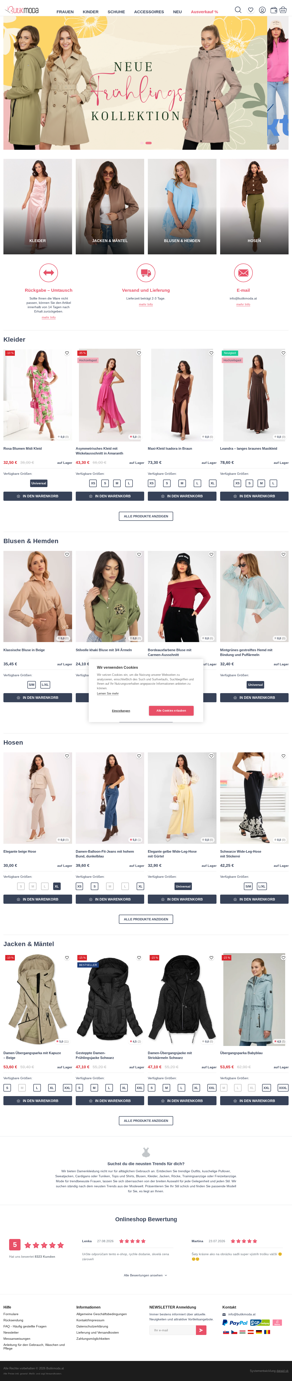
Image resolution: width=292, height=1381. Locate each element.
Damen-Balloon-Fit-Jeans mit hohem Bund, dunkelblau (105, 853)
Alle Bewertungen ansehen (144, 1275)
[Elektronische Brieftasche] (274, 10)
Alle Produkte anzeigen (146, 516)
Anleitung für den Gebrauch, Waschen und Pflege (34, 1346)
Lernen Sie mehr (108, 693)
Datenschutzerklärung (92, 1326)
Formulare (10, 1314)
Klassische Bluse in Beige (24, 650)
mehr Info (49, 317)
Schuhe (116, 12)
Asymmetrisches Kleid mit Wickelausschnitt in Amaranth (99, 451)
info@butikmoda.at (242, 1314)
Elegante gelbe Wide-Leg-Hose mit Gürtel (172, 853)
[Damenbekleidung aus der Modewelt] (21, 8)
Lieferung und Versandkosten (97, 1332)
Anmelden (201, 1330)
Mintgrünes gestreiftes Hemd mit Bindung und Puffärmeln (246, 652)
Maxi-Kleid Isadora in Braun (170, 448)
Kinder (91, 12)
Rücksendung (13, 1320)
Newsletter (11, 1332)
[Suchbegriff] (240, 9)
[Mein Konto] (264, 10)
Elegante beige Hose (19, 851)
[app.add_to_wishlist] (67, 353)
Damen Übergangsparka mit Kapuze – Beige (32, 1055)
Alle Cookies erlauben (171, 710)
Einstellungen (121, 710)
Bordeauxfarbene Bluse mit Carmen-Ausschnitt (169, 652)
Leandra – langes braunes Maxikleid (248, 448)
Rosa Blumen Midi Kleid (22, 448)
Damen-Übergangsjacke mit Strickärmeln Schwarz (170, 1055)
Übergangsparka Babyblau (241, 1053)
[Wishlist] (252, 10)
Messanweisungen (16, 1338)
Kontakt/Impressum (90, 1320)
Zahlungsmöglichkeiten (93, 1338)
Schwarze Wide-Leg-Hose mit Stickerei (240, 853)
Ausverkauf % (204, 12)
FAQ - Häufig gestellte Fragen (25, 1326)
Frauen (65, 12)
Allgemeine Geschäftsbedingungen (101, 1314)
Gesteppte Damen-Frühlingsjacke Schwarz (95, 1055)
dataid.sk (282, 1371)
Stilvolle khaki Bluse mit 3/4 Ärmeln (104, 650)
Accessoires (149, 12)
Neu (177, 12)
